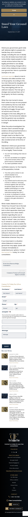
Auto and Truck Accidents (14, 457)
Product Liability (14, 465)
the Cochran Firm (7, 252)
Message (5, 330)
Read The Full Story (13, 362)
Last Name (18, 289)
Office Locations (14, 480)
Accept (14, 10)
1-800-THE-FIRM (15, 497)
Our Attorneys (14, 477)
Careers (14, 490)
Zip (16, 304)
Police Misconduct (14, 468)
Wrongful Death (14, 460)
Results (14, 482)
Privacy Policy (14, 485)
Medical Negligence (14, 463)
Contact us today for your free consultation (14, 445)
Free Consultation (15, 500)
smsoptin (14, 312)
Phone (4, 304)
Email (4, 297)
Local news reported (8, 76)
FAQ (14, 488)
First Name (6, 289)
